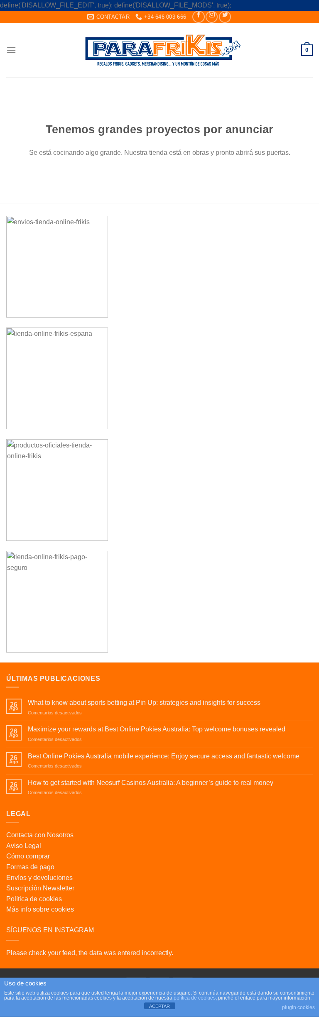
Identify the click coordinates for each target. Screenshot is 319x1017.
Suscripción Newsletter (40, 888)
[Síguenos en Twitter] (225, 17)
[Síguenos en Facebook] (198, 17)
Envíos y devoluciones (39, 877)
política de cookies (195, 998)
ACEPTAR (159, 1006)
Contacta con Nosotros (40, 835)
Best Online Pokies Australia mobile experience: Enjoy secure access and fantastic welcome (163, 756)
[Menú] (11, 50)
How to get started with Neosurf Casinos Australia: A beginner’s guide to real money (150, 782)
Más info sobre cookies (40, 909)
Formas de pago (30, 866)
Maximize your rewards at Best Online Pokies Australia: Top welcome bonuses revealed (156, 729)
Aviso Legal (23, 845)
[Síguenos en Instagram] (212, 17)
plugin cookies (298, 1007)
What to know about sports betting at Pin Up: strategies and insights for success (144, 702)
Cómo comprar (28, 856)
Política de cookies (34, 898)
